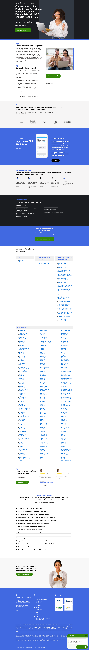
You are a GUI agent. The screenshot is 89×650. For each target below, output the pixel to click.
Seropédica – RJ (64, 412)
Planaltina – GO (64, 334)
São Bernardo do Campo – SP (66, 389)
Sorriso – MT (63, 421)
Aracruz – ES (21, 353)
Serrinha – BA (63, 415)
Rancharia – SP (64, 352)
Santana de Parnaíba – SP (66, 383)
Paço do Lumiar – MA (44, 443)
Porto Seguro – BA (64, 345)
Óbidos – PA (42, 439)
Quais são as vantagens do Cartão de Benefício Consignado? (32, 511)
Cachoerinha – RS (22, 397)
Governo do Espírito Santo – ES (64, 270)
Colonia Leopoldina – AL (23, 437)
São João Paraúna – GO (65, 393)
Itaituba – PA (42, 363)
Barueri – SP (21, 375)
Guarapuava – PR (43, 345)
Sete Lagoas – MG (64, 416)
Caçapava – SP (22, 396)
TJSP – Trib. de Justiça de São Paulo (65, 312)
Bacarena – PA (22, 367)
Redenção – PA (64, 355)
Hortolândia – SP (43, 349)
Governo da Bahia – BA (62, 266)
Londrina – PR (42, 404)
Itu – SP (41, 376)
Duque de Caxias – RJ (23, 454)
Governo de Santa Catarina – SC (64, 289)
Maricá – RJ (42, 417)
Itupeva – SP (42, 379)
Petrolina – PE (42, 456)
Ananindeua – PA (22, 344)
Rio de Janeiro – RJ (64, 364)
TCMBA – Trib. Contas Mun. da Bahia (65, 315)
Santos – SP (63, 387)
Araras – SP (21, 359)
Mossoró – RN (42, 427)
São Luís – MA (63, 400)
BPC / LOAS (21, 263)
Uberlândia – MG (64, 445)
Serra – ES (63, 413)
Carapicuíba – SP (22, 420)
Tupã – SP (63, 439)
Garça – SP (42, 334)
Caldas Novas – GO (23, 404)
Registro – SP (63, 356)
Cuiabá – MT (21, 446)
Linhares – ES (42, 401)
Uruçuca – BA (63, 446)
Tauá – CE (63, 430)
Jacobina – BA (42, 382)
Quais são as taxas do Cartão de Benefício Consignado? (31, 532)
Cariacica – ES (22, 421)
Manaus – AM (42, 415)
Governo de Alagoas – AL (63, 262)
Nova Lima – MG (43, 437)
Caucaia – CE (21, 427)
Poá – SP (62, 337)
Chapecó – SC (22, 432)
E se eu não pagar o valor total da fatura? (27, 538)
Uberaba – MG (63, 443)
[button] (16, 121)
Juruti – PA (42, 393)
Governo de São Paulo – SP (63, 290)
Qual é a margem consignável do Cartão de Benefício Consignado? (33, 523)
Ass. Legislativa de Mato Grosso (64, 296)
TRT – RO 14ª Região (62, 319)
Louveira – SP (42, 405)
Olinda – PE (42, 441)
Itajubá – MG (42, 364)
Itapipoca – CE (42, 372)
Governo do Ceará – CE (62, 267)
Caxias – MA (21, 430)
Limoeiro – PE (42, 398)
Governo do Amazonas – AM (63, 264)
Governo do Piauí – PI (62, 282)
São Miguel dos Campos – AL (66, 402)
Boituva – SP (21, 386)
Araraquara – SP (22, 357)
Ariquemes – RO (22, 361)
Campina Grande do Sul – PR (24, 411)
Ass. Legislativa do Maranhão (64, 294)
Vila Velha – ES (63, 457)
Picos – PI (42, 457)
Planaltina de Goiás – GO (65, 336)
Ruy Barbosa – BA (64, 368)
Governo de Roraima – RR (63, 287)
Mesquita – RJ (42, 421)
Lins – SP (41, 402)
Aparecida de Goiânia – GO (24, 348)
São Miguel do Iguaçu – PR (66, 401)
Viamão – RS (63, 456)
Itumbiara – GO (43, 378)
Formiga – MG (42, 331)
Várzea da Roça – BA (65, 450)
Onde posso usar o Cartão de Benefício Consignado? (30, 529)
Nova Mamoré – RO (43, 438)
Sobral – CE (63, 419)
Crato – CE (21, 445)
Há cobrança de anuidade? (24, 535)
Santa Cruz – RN (64, 376)
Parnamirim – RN (43, 449)
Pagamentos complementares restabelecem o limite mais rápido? (33, 541)
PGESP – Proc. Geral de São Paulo (64, 300)
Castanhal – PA (22, 426)
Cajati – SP (21, 402)
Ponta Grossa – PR (64, 340)
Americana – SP (22, 341)
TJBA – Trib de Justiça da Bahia (64, 304)
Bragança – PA (22, 387)
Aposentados (21, 260)
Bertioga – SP (21, 382)
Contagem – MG (22, 439)
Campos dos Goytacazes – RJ (25, 416)
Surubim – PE (63, 423)
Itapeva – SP (42, 371)
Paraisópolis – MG (43, 446)
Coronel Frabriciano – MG (24, 441)
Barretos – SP (21, 374)
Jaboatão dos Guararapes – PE (46, 381)
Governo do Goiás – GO (62, 271)
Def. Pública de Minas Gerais (63, 298)
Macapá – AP (42, 411)
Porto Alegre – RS (64, 341)
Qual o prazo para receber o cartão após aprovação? (30, 546)
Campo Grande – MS (23, 413)
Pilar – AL (42, 458)
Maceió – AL (42, 412)
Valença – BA (63, 447)
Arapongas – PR (22, 356)
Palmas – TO (42, 445)
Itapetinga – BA (43, 370)
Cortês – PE (21, 442)
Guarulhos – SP (43, 348)
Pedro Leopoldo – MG (44, 453)
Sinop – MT (63, 417)
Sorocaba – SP (64, 420)
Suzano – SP (63, 424)
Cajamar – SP (21, 401)
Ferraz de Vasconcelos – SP (24, 458)
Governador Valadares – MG (45, 342)
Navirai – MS (42, 431)
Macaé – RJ (42, 408)
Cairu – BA (21, 400)
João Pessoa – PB (43, 386)
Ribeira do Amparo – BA (65, 357)
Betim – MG (21, 383)
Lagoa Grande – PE (43, 394)
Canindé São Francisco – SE (24, 408)
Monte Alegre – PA (43, 423)
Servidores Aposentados (43, 264)
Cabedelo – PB (22, 393)
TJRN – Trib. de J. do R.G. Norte (64, 311)
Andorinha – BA (22, 345)
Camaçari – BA (22, 405)
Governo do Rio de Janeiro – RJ (64, 283)
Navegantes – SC (43, 430)
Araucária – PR (22, 360)
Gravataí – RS (42, 344)
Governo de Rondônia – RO (63, 286)
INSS (20, 257)
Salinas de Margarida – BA (66, 371)
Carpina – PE (21, 423)
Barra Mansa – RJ (22, 372)
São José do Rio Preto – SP (66, 396)
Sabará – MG (63, 370)
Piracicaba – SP (64, 331)
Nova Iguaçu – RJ (43, 435)
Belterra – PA (21, 381)
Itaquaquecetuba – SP (44, 375)
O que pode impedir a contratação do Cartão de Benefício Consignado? (34, 549)
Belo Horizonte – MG (23, 379)
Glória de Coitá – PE (43, 337)
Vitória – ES (63, 458)
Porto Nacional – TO (65, 344)
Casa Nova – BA (22, 424)
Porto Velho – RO (64, 346)
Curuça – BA (21, 450)
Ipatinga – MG (42, 357)
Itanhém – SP (42, 366)
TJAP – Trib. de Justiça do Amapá (64, 301)
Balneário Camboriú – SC (24, 368)
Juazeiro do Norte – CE (44, 389)
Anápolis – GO (22, 346)
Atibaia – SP (21, 366)
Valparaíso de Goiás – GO (66, 449)
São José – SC (63, 394)
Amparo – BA (21, 342)
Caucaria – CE (22, 428)
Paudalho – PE (42, 450)
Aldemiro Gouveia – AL (23, 336)
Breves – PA (21, 390)
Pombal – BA (63, 338)
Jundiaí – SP (42, 391)
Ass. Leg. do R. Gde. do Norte (63, 297)
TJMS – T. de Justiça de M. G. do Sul (65, 308)
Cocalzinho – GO (22, 434)
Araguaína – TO (22, 355)
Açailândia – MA (22, 331)
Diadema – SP (22, 453)
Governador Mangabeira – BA (45, 341)
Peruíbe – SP (42, 454)
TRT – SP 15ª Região (62, 320)
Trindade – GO (63, 438)
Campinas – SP (22, 412)
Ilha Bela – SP (42, 353)
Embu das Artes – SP (23, 456)
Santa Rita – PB (64, 382)
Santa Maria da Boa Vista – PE (66, 381)
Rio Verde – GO (64, 367)
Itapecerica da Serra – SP (44, 367)
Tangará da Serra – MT (65, 427)
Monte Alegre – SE (43, 424)
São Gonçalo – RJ (64, 391)
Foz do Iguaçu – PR (43, 333)
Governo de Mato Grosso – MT (64, 274)
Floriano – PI (21, 460)
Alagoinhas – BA (22, 334)
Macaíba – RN (42, 409)
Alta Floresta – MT (22, 338)
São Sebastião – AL (64, 408)
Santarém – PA (63, 385)
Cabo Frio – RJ (22, 394)
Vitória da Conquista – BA (66, 460)
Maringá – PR (42, 419)
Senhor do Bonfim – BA (65, 411)
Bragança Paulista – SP (23, 389)
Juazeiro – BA (42, 387)
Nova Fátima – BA (43, 434)
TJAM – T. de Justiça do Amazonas (65, 302)
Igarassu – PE (42, 352)
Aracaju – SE (21, 352)
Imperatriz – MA (43, 356)
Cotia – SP (21, 443)
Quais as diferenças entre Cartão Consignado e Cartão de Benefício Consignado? (37, 517)
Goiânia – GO (42, 340)
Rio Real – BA (63, 366)
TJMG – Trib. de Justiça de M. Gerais (65, 309)
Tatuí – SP (63, 428)
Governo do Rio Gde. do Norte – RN (65, 285)
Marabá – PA (42, 416)
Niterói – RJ (42, 432)
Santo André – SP (64, 386)
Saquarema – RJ (64, 409)
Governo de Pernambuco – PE (64, 281)
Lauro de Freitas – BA (44, 396)
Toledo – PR (63, 435)
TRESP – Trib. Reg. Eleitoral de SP (64, 316)
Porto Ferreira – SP (64, 342)
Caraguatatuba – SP (23, 419)
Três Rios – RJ (63, 437)
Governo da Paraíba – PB (63, 278)
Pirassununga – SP (64, 333)
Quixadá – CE (63, 349)
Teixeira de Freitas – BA (65, 432)
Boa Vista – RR (22, 385)
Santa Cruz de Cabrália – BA (66, 378)
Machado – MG (43, 413)
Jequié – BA (42, 383)
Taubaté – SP (63, 431)
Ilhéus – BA (42, 355)
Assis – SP (21, 364)
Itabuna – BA (42, 361)
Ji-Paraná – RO (43, 385)
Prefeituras (22, 327)
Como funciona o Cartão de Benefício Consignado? (30, 508)
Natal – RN (42, 428)
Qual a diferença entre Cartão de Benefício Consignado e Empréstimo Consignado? (37, 520)
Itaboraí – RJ (42, 360)
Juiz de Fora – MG (43, 390)
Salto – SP (63, 372)
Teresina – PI (63, 434)
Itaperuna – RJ (42, 368)
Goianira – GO (42, 338)
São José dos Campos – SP (66, 397)
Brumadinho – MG (22, 391)
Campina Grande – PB (23, 409)
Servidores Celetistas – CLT (44, 263)
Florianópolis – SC (43, 330)
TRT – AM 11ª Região (62, 317)
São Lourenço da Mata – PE (66, 398)
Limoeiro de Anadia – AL (44, 400)
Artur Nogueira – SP (23, 363)
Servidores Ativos (42, 262)
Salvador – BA (63, 374)
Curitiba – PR (21, 447)
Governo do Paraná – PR (63, 279)
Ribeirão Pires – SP (64, 361)
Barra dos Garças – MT (23, 371)
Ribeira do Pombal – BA (65, 359)
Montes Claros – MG (44, 426)
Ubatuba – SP (63, 442)
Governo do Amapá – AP (63, 263)
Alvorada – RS (22, 340)
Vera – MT (63, 453)
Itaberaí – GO (42, 359)
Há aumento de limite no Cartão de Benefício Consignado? (31, 526)
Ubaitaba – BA (63, 441)
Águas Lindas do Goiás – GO (24, 333)
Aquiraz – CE (21, 349)
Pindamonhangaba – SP (65, 330)
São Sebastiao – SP (64, 406)
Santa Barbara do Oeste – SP (66, 375)
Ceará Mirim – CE (22, 431)
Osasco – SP (42, 442)
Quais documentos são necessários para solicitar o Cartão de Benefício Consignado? (37, 543)
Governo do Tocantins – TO (63, 292)
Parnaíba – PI (42, 447)
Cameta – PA (21, 406)
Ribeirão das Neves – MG (65, 360)
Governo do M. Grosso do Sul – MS (65, 275)
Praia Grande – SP (64, 348)
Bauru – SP (21, 376)
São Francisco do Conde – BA (66, 390)
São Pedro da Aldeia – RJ (65, 405)
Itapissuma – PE (43, 374)
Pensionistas (21, 261)
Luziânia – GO (42, 406)
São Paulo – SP (64, 404)
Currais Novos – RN (23, 449)
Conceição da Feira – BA (24, 438)
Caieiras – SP (21, 398)
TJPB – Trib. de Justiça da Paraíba (64, 313)
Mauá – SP (42, 420)
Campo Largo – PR (22, 415)
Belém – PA (21, 378)
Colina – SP (21, 435)
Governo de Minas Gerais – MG (64, 277)
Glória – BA (42, 336)
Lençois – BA (42, 397)
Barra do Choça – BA (23, 370)
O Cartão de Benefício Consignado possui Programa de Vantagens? (33, 514)
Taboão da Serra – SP (65, 426)
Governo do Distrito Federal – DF (64, 268)
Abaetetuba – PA (22, 330)
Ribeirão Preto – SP (64, 363)
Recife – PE (63, 353)
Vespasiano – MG (64, 454)
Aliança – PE (21, 337)
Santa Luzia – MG (64, 379)
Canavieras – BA (22, 417)
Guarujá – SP (42, 346)
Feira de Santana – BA (23, 457)
